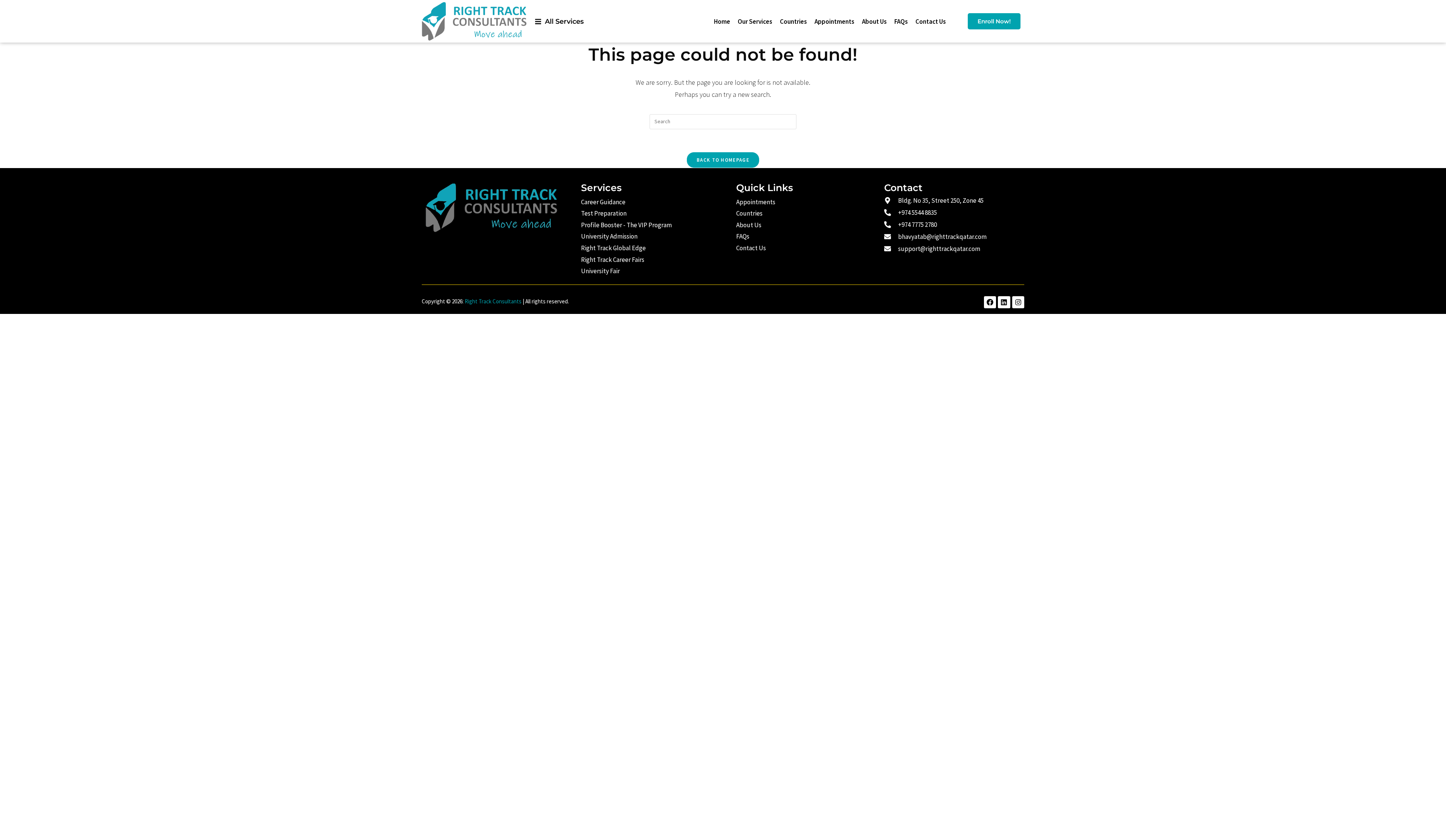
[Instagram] (1018, 302)
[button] (559, 21)
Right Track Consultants (493, 301)
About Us (874, 21)
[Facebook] (990, 302)
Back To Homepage (723, 160)
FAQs (901, 21)
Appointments (834, 21)
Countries (793, 21)
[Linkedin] (1004, 302)
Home (722, 21)
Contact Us (930, 21)
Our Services (755, 21)
